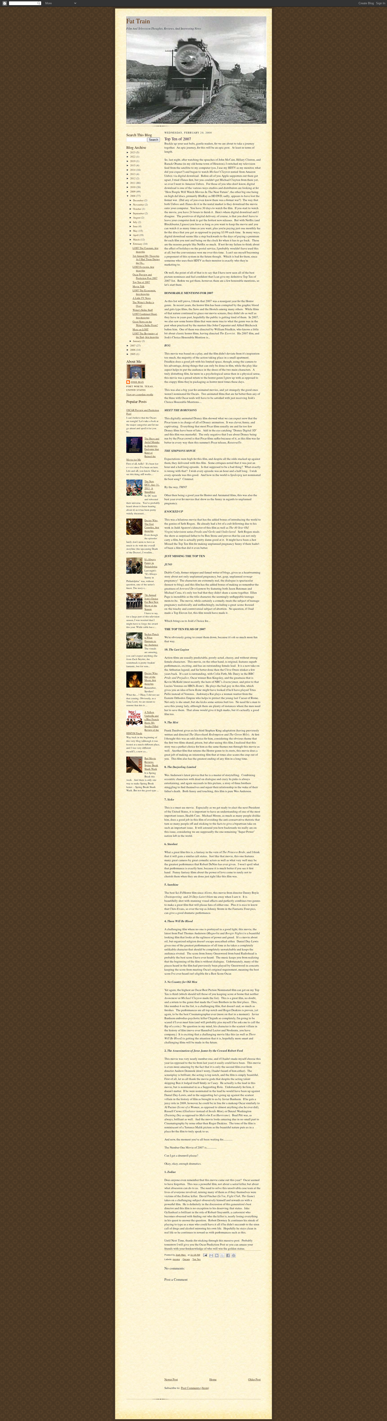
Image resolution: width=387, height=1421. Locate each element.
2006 (133, 349)
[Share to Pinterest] (233, 1255)
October (137, 208)
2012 (133, 178)
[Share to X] (222, 1255)
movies (176, 1259)
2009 (133, 191)
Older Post (254, 1379)
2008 (133, 195)
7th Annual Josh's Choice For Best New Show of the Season (151, 602)
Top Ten (196, 1259)
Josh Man (137, 381)
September (139, 213)
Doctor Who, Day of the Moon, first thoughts (151, 678)
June (135, 226)
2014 (133, 169)
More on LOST (140, 329)
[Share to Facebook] (228, 1255)
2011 (133, 182)
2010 (133, 187)
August (137, 217)
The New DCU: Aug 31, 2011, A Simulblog (151, 486)
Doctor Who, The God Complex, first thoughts (151, 525)
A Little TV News (142, 298)
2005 (133, 354)
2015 (133, 165)
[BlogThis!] (217, 1255)
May (135, 230)
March (136, 239)
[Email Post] (205, 1255)
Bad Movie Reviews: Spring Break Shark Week (151, 763)
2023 (133, 152)
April (136, 235)
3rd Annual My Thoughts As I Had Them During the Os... (146, 259)
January (137, 341)
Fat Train (138, 20)
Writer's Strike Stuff (143, 309)
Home (213, 1379)
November (139, 204)
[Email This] (211, 1255)
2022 (133, 156)
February (138, 243)
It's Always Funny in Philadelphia (150, 563)
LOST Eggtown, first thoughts (143, 268)
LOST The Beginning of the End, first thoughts (146, 335)
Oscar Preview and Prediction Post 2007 (145, 276)
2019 (133, 161)
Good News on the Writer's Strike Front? (145, 323)
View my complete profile (139, 394)
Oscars (186, 1259)
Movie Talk (138, 286)
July (135, 222)
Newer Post (171, 1379)
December (138, 200)
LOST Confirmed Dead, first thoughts (145, 315)
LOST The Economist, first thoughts (144, 292)
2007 (133, 345)
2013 (133, 174)
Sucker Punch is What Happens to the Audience (151, 639)
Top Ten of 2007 (141, 282)
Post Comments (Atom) (195, 1388)
